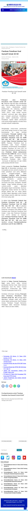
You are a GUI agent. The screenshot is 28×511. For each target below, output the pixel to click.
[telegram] (18, 386)
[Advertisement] (14, 28)
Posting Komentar (5, 58)
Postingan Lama (22, 441)
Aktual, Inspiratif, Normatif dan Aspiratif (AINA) (14, 505)
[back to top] (25, 508)
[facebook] (3, 386)
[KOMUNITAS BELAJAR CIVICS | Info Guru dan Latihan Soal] (14, 5)
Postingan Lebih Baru (6, 441)
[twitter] (6, 386)
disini (13, 278)
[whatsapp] (14, 386)
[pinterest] (10, 386)
